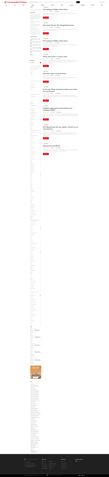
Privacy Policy (63, 461)
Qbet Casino (32, 256)
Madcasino (31, 209)
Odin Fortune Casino (33, 232)
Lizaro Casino (32, 203)
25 (30, 92)
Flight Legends (33, 406)
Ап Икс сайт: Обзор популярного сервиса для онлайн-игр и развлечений (60, 90)
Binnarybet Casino (32, 132)
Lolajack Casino (32, 207)
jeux (30, 194)
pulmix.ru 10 (32, 254)
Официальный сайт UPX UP (51, 146)
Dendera (31, 157)
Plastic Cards (50, 461)
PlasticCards (62, 5)
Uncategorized (32, 295)
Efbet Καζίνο (32, 169)
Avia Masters (32, 117)
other (31, 236)
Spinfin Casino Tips (33, 281)
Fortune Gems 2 (32, 171)
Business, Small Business (33, 135)
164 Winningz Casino (33, 83)
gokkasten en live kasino (34, 408)
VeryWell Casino (32, 299)
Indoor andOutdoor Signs (72, 5)
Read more (46, 17)
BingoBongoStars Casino (33, 130)
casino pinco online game (34, 398)
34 (30, 98)
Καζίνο (31, 318)
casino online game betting (35, 391)
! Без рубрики (46, 7)
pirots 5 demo (33, 438)
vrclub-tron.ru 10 (32, 300)
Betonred (31, 125)
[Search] (40, 57)
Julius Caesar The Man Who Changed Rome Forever (58, 25)
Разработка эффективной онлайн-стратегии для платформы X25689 (57, 109)
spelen (31, 266)
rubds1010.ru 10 (32, 261)
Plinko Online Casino (33, 243)
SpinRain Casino (32, 284)
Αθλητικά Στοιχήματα (33, 315)
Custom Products (63, 466)
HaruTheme (31, 189)
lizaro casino (33, 419)
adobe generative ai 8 (33, 114)
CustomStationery (32, 5)
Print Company (32, 249)
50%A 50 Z (32, 101)
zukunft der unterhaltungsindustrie (34, 451)
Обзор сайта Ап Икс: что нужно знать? (55, 57)
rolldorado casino (37, 440)
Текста (31, 324)
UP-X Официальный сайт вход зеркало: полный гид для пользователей (60, 128)
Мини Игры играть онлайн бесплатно (54, 74)
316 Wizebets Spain (33, 96)
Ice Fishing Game (32, 191)
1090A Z (31, 73)
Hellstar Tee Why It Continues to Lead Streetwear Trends (38, 337)
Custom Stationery (44, 464)
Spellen (31, 268)
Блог (31, 322)
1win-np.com (32, 85)
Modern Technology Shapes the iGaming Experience (34, 220)
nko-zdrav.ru (32, 229)
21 (30, 91)
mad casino (36, 426)
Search (78, 2)
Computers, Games (33, 151)
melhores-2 (31, 218)
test (30, 290)
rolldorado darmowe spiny (35, 443)
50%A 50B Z (32, 103)
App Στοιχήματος (32, 116)
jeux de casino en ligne (34, 415)
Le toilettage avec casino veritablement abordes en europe (35, 29)
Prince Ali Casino (32, 247)
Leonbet (31, 200)
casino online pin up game (35, 396)
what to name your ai (33, 302)
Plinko (31, 240)
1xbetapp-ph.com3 (33, 87)
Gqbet (31, 185)
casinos (31, 144)
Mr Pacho (31, 225)
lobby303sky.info (32, 205)
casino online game (34, 389)
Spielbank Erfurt (32, 270)
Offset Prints (43, 461)
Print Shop (31, 250)
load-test (32, 426)
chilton (31, 150)
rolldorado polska (33, 445)
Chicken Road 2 (32, 148)
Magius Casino (32, 212)
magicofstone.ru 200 (33, 210)
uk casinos (31, 293)
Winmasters (32, 308)
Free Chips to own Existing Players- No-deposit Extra (35, 22)
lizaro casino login (33, 420)
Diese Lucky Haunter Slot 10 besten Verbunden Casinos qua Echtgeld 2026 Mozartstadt (35, 33)
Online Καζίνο (32, 234)
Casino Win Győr (32, 142)
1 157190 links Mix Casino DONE (35, 66)
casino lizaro (33, 387)
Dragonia (31, 162)
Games (31, 176)
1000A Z (31, 72)
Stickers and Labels (44, 466)
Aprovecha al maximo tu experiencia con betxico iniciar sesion (38, 345)
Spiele (31, 272)
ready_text (31, 257)
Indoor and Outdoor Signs (52, 463)
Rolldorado (31, 259)
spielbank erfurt (33, 447)
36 (30, 99)
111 (30, 75)
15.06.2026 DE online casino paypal (35, 81)
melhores (31, 216)
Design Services (32, 159)
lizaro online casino (34, 424)
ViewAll (6, 5)
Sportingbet (32, 286)
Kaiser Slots (32, 196)
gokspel (31, 184)
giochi (31, 180)
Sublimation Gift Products (52, 464)
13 (30, 79)
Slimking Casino (32, 265)
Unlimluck (31, 297)
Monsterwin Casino (33, 223)
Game (31, 175)
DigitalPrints (24, 5)
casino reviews (33, 401)
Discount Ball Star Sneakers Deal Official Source (37, 330)
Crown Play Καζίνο (33, 153)
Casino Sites (32, 141)
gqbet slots (38, 413)
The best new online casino (34, 291)
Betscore (31, 126)
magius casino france (34, 429)
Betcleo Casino (32, 119)
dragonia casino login (34, 405)
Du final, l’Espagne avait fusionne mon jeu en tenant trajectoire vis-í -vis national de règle (35, 25)
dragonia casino (33, 403)
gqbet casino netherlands (34, 412)
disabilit (31, 160)
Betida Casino (32, 123)
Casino (31, 139)
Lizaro (31, 201)
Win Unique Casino (33, 304)
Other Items (50, 468)
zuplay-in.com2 (32, 313)
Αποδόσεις (31, 317)
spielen (31, 274)
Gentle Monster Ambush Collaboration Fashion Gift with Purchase (38, 352)
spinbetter (31, 279)
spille (31, 277)
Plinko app (31, 241)
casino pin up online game (35, 399)
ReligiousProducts (93, 5)
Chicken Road (32, 146)
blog (31, 133)
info (30, 193)
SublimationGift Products (83, 5)
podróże (37, 438)
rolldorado (32, 440)
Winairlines (31, 306)
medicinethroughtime (33, 214)
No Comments (57, 11)
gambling (31, 173)
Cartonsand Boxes (52, 5)
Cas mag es (32, 137)
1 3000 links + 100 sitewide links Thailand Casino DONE (35, 68)
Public (31, 252)
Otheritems (102, 5)
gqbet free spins (33, 413)
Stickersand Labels (42, 5)
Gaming (31, 178)
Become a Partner (63, 464)
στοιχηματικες (32, 320)
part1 (31, 238)
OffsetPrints (15, 5)
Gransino (31, 187)
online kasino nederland (34, 436)
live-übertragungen (33, 417)
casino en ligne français (34, 385)
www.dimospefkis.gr (33, 309)
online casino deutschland (34, 431)
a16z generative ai (32, 110)
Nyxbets (31, 231)
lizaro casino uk (33, 422)
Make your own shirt (64, 468)
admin (51, 11)
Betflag (31, 121)
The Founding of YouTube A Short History (55, 9)
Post (30, 245)
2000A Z (31, 89)
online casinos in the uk (34, 433)
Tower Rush (32, 449)
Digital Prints (44, 463)
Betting (31, 128)
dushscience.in (32, 166)
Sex (30, 263)
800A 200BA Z (32, 108)
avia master (32, 384)
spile (31, 275)
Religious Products (51, 466)
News (31, 227)
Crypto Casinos (32, 155)
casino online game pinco (34, 392)
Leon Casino (32, 198)
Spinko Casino (32, 283)
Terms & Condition (64, 463)
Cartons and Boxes (44, 468)
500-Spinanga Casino (33, 105)
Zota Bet (31, 311)
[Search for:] (35, 57)
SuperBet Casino (32, 288)
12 (30, 77)
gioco (31, 182)
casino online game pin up (35, 394)
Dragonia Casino (32, 164)
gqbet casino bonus (33, 410)
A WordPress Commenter (33, 38)
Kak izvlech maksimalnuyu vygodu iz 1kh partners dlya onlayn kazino (37, 360)
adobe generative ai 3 (33, 112)
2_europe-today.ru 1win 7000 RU (35, 94)
